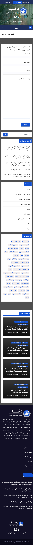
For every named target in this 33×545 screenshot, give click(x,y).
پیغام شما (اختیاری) (24, 79)
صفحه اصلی (28, 448)
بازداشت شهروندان (24, 259)
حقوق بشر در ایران (24, 199)
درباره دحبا (28, 457)
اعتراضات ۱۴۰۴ (13, 252)
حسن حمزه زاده (15, 273)
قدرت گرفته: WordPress (22, 542)
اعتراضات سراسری (24, 252)
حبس (10, 269)
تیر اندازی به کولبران (14, 266)
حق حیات (6, 273)
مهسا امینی (26, 294)
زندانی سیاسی (25, 283)
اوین (21, 255)
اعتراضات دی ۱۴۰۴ (13, 248)
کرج (9, 294)
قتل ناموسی (22, 290)
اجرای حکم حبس (24, 245)
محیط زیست (13, 290)
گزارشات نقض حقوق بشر (22, 219)
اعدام (6, 252)
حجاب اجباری (25, 273)
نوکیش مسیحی (17, 294)
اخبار (28, 189)
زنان (28, 209)
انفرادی (27, 255)
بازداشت (16, 255)
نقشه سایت (28, 466)
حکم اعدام (26, 276)
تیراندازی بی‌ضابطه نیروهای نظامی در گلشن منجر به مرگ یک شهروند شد (17, 175)
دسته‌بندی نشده (25, 204)
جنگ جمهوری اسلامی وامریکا (21, 269)
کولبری (27, 297)
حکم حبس (18, 276)
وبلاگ (30, 461)
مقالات (28, 224)
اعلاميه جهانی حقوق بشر (22, 194)
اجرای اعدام (25, 241)
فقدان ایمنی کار (8, 287)
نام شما (27, 54)
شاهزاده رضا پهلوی (24, 287)
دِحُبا (16, 17)
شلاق (15, 287)
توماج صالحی (25, 266)
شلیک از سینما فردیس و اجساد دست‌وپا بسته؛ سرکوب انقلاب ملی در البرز (18, 164)
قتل (28, 290)
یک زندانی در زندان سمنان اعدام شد (19, 169)
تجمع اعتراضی (25, 262)
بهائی (8, 259)
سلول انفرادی (15, 283)
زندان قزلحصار (10, 280)
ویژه (28, 229)
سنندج (8, 283)
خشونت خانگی (9, 276)
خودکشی (26, 280)
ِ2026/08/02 (22, 332)
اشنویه (21, 248)
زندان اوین (19, 280)
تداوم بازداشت (15, 262)
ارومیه (27, 248)
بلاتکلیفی (14, 259)
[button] (3, 27)
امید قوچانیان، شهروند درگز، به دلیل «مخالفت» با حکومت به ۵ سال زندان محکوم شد (18, 149)
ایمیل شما (27, 62)
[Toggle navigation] (16, 27)
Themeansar (8, 542)
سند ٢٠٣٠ (27, 214)
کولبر (5, 294)
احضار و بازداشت (13, 245)
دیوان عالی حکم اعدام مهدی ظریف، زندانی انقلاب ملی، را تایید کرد (17, 157)
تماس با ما (28, 452)
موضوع (27, 70)
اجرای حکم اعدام (15, 241)
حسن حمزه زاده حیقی (12, 332)
